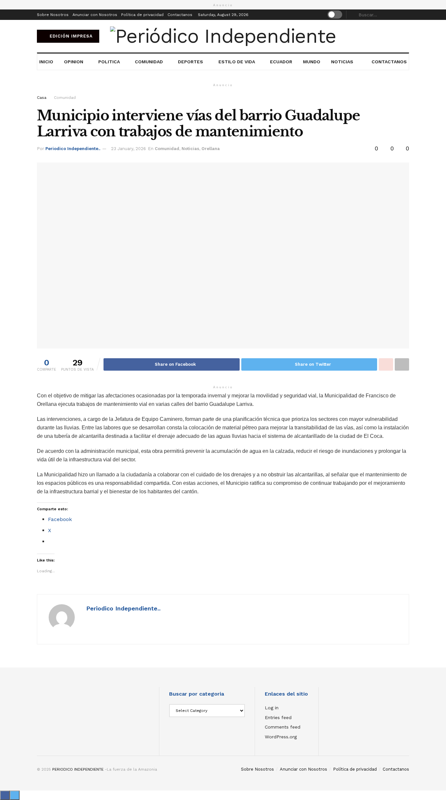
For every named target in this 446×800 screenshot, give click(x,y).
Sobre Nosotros (53, 14)
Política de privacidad (142, 14)
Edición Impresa (70, 36)
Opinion (73, 61)
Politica (109, 61)
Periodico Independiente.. (72, 148)
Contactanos (179, 14)
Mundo (311, 61)
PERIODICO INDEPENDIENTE (78, 769)
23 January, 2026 (128, 148)
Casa (41, 97)
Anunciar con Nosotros (94, 14)
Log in (272, 707)
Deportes (190, 61)
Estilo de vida (236, 61)
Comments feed (282, 727)
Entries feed (278, 717)
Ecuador (281, 61)
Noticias (342, 61)
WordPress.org (281, 736)
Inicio (46, 61)
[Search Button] (405, 14)
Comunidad (149, 61)
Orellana (210, 148)
